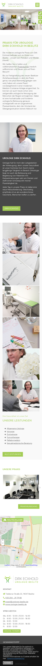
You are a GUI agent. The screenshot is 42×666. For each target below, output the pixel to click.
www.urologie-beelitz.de (16, 604)
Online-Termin (12, 631)
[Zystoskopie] (21, 301)
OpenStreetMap (31, 565)
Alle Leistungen (13, 454)
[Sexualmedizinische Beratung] (21, 395)
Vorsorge (10, 431)
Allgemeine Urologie (15, 428)
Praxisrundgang (28, 506)
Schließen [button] (7, 663)
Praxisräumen (23, 67)
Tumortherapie (13, 437)
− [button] (2, 543)
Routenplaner (14, 520)
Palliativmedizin (13, 440)
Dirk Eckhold (11, 208)
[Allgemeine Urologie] (21, 238)
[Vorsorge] (21, 269)
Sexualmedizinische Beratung (19, 443)
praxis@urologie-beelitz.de (16, 602)
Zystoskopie (12, 434)
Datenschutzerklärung (15, 658)
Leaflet (7, 565)
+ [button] (2, 540)
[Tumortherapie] (21, 332)
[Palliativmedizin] (21, 364)
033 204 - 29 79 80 (13, 598)
